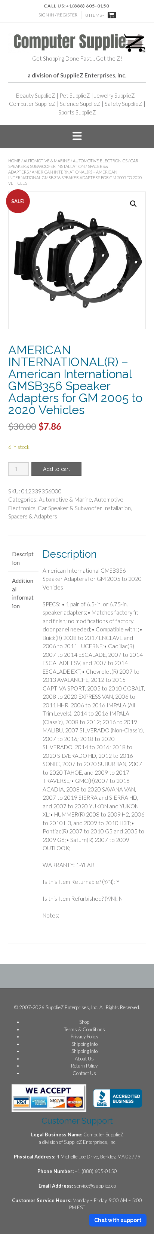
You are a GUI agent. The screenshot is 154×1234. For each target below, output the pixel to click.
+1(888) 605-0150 (87, 6)
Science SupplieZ (80, 103)
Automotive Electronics (100, 160)
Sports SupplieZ (77, 112)
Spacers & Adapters (32, 516)
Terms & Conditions (84, 1029)
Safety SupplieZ (123, 103)
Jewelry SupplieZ (114, 95)
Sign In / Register (57, 15)
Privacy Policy (84, 1036)
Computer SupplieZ (32, 103)
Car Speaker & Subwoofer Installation (84, 508)
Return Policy (84, 1066)
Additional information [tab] (23, 593)
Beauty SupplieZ (35, 95)
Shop (84, 1022)
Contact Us (84, 1073)
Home (14, 160)
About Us (84, 1059)
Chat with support (117, 1220)
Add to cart (56, 469)
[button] (77, 136)
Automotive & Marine (47, 160)
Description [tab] (23, 558)
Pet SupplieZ (74, 95)
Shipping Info (84, 1044)
